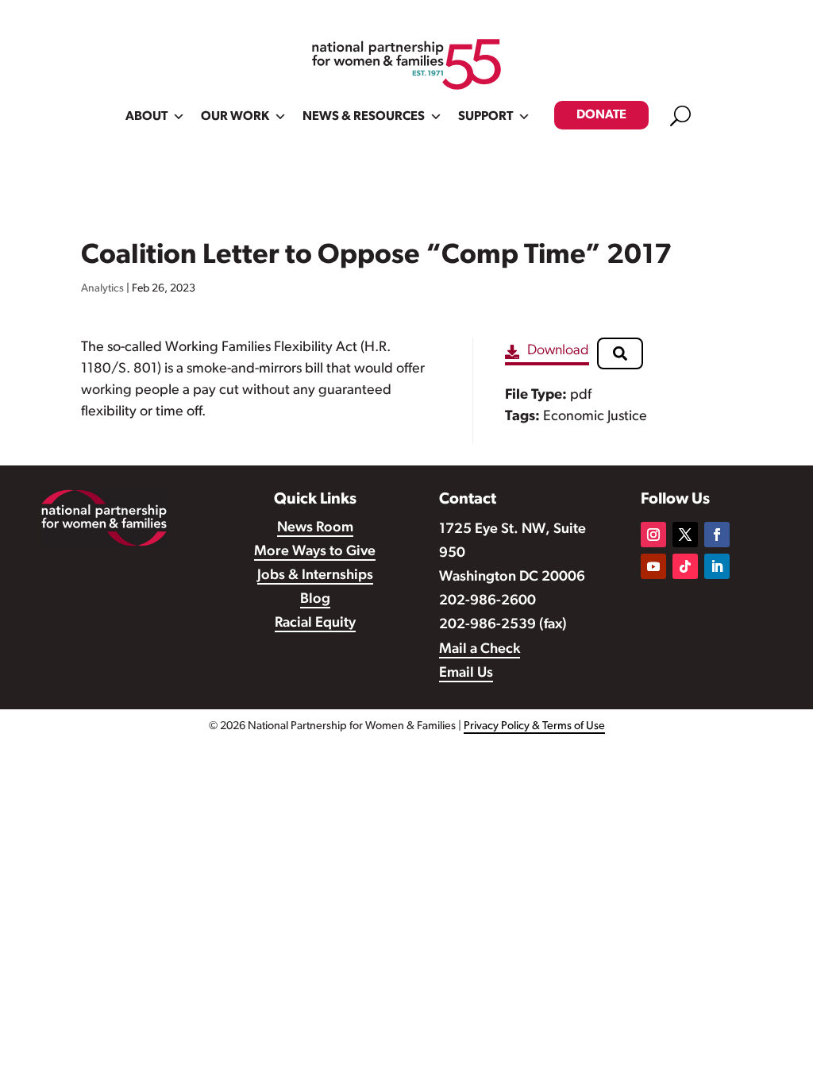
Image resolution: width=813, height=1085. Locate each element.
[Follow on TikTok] (685, 566)
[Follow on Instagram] (653, 534)
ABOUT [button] (146, 116)
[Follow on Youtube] (653, 566)
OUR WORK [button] (235, 116)
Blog (315, 600)
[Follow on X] (685, 534)
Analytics (102, 289)
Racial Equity (315, 623)
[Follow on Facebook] (717, 534)
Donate (601, 115)
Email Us (466, 673)
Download (558, 351)
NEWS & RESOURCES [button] (363, 116)
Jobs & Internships (315, 576)
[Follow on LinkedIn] (717, 566)
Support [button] (485, 116)
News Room (315, 528)
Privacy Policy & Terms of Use (534, 726)
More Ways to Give (315, 552)
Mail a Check (479, 650)
